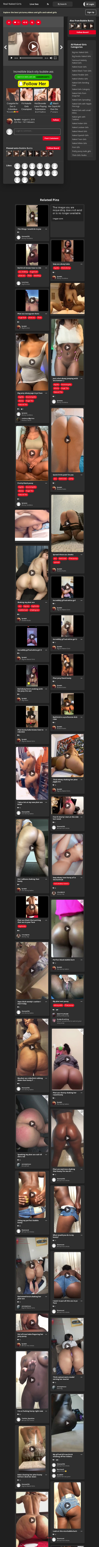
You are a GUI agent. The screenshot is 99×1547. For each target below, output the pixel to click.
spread (56, 562)
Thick (29, 276)
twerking (37, 276)
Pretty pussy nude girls (81, 151)
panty (71, 479)
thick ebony (65, 268)
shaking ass (34, 610)
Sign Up (90, 12)
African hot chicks (63, 828)
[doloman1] (32, 166)
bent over (63, 479)
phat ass (22, 276)
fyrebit (59, 276)
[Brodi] (32, 180)
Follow (56, 120)
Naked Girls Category (81, 89)
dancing (59, 1388)
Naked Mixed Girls (79, 131)
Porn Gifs (76, 147)
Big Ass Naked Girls (80, 52)
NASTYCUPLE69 (62, 1014)
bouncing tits (66, 384)
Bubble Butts (25, 148)
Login (91, 4)
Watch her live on (33, 77)
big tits (56, 268)
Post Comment (52, 138)
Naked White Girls (79, 143)
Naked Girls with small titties (81, 111)
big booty (35, 606)
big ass (26, 606)
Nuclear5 (60, 1469)
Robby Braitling (63, 1019)
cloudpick (61, 892)
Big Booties (26, 284)
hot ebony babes (28, 814)
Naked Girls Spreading (81, 100)
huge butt (34, 272)
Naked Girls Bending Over (80, 83)
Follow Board (53, 148)
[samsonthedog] (47, 166)
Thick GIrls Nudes (79, 155)
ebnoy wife (58, 1005)
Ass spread (25, 1166)
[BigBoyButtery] (55, 166)
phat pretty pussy (63, 1016)
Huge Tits (64, 388)
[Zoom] (32, 22)
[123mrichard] (25, 180)
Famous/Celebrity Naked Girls (79, 61)
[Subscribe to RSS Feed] (47, 4)
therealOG (26, 236)
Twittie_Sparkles (28, 1418)
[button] (33, 46)
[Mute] (51, 58)
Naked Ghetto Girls (80, 78)
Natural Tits (58, 392)
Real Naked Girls (12, 3)
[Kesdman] (25, 166)
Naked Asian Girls (79, 67)
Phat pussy (73, 558)
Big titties (25, 700)
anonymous (26, 1164)
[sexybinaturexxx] (17, 173)
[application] (33, 46)
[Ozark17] (47, 173)
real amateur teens (61, 884)
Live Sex (34, 4)
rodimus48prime (28, 418)
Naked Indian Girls (79, 123)
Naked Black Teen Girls (81, 71)
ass (55, 479)
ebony (56, 388)
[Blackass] (25, 173)
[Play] (11, 58)
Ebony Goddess (27, 238)
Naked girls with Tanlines (78, 118)
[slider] (31, 58)
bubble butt (23, 610)
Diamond (25, 1230)
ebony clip (60, 894)
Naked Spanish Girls (80, 135)
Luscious (25, 282)
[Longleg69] (40, 173)
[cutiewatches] (55, 173)
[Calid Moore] (40, 166)
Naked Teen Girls (79, 139)
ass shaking (23, 272)
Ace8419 (60, 1475)
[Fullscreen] (55, 58)
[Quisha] (32, 173)
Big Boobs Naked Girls (81, 56)
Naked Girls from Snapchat (79, 94)
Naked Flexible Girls (80, 75)
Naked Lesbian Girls (80, 127)
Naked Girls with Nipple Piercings (81, 104)
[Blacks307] (17, 166)
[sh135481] (17, 180)
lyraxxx (60, 401)
